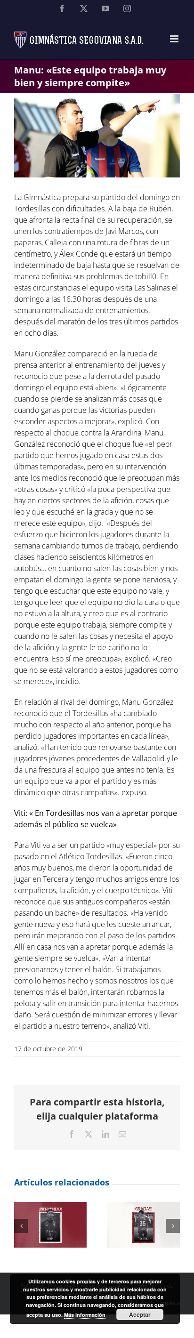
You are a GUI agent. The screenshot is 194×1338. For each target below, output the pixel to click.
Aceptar (140, 1314)
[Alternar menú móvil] (175, 39)
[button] (21, 1226)
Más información (84, 1314)
